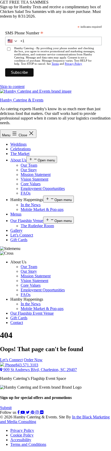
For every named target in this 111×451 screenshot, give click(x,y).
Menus (15, 214)
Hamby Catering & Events (21, 100)
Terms (55, 63)
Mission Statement (36, 174)
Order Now (33, 360)
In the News (31, 205)
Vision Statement (34, 179)
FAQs (25, 193)
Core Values (31, 184)
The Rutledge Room (37, 226)
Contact (16, 322)
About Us (18, 160)
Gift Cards (18, 240)
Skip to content (12, 86)
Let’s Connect (21, 235)
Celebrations (20, 149)
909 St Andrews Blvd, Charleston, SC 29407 (39, 369)
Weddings (18, 144)
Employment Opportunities (43, 188)
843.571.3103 (21, 365)
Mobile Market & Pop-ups (42, 209)
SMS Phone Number (24, 33)
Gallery (16, 230)
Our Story (29, 170)
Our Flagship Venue (26, 220)
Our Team (29, 165)
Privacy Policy (73, 63)
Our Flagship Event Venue (32, 313)
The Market (19, 153)
